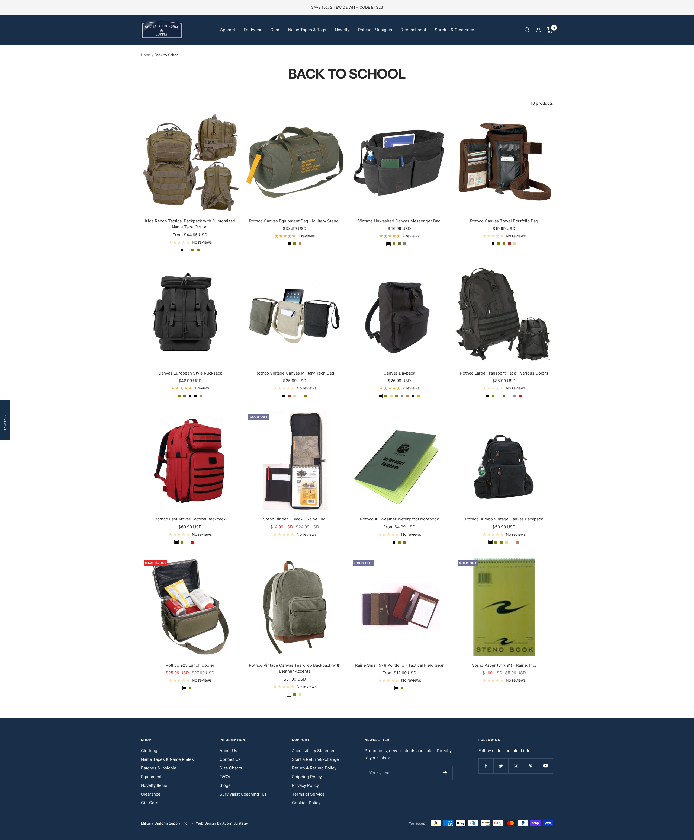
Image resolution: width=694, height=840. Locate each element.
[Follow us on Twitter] (500, 765)
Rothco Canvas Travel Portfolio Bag (504, 220)
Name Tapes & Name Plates (167, 759)
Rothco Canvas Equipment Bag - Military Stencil (294, 220)
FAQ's (225, 776)
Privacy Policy (305, 785)
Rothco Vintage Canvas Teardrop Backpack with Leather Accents (294, 668)
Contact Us (230, 759)
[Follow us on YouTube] (545, 765)
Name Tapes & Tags (307, 29)
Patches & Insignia (158, 768)
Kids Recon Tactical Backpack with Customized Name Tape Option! (190, 224)
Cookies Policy (306, 802)
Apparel (227, 29)
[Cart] (550, 30)
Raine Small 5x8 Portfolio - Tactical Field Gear (399, 665)
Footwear (253, 29)
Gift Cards (150, 802)
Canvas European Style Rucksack (190, 373)
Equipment (151, 776)
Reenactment (413, 29)
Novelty (342, 29)
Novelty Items (154, 785)
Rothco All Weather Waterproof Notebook (399, 519)
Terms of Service (308, 794)
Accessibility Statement (314, 750)
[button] (5, 420)
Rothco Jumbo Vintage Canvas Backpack (504, 519)
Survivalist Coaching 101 (243, 794)
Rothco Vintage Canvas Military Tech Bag (294, 373)
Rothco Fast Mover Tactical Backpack (190, 519)
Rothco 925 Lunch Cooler (190, 665)
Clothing (149, 750)
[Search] (527, 29)
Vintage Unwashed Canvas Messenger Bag (399, 220)
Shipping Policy (307, 776)
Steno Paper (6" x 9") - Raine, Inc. (504, 665)
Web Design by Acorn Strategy (222, 823)
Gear (274, 29)
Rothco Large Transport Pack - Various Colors (504, 373)
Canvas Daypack (399, 373)
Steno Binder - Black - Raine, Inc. (294, 519)
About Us (228, 750)
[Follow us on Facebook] (485, 765)
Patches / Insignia (375, 29)
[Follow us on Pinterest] (530, 765)
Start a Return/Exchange (315, 759)
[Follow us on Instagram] (515, 765)
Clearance (150, 794)
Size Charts (231, 768)
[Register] (445, 773)
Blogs (225, 785)
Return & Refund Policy (314, 768)
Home (146, 55)
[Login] (538, 30)
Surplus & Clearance (454, 29)
